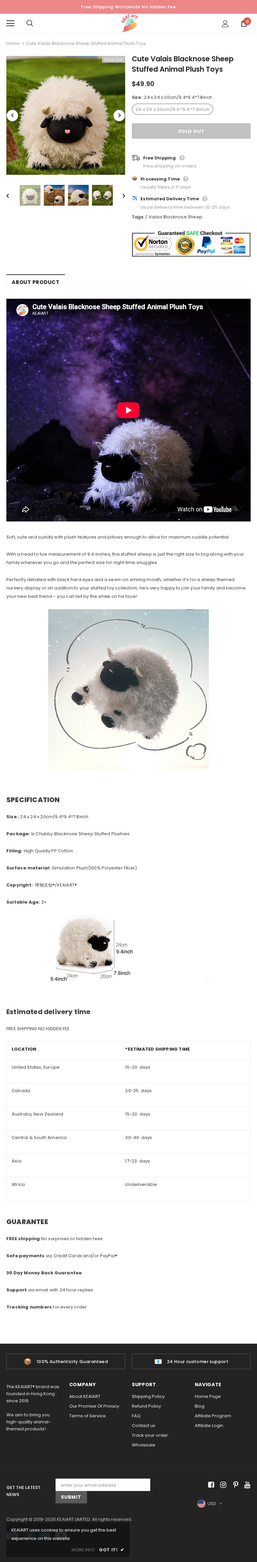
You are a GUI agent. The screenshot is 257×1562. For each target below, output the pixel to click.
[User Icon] (225, 23)
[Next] (119, 116)
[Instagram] (222, 1485)
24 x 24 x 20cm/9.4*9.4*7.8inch (172, 109)
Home (13, 43)
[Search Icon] (36, 23)
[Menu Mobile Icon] (10, 23)
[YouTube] (246, 1485)
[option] (65, 115)
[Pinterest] (234, 1485)
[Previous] (12, 116)
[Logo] (129, 23)
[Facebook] (210, 1485)
